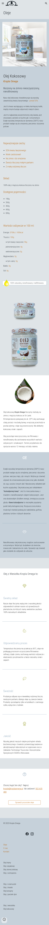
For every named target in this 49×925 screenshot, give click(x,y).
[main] (24, 13)
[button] (3, 3)
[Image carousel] (24, 44)
